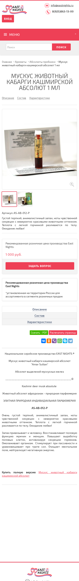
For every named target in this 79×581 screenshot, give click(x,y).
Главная (7, 61)
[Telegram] (70, 341)
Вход (8, 18)
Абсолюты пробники (42, 61)
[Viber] (54, 341)
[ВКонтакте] (43, 341)
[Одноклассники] (49, 341)
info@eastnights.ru (62, 5)
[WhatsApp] (59, 341)
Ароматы (20, 61)
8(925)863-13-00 (63, 11)
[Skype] (65, 341)
